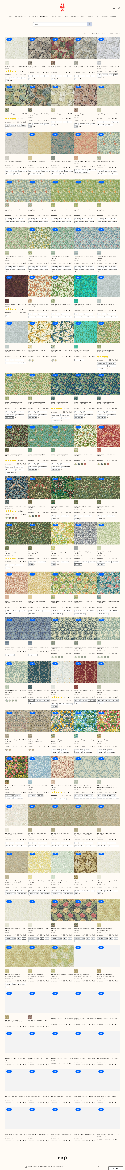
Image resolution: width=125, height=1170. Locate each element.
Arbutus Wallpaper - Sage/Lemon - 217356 (38, 257)
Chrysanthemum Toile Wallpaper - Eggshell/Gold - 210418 (37, 834)
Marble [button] (24, 78)
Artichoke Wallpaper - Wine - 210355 (15, 304)
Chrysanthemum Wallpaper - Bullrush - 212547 (85, 882)
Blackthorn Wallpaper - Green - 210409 (83, 507)
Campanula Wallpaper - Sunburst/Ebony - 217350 (16, 786)
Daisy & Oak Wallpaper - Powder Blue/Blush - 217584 (106, 1118)
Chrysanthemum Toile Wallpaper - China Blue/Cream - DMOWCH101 (107, 786)
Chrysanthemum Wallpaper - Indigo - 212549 (61, 929)
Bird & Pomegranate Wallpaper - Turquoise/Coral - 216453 (60, 455)
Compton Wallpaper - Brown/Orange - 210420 (62, 1021)
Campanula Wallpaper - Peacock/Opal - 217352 (85, 740)
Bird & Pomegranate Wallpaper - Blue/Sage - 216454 (83, 403)
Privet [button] (7, 78)
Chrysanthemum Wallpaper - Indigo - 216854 (84, 929)
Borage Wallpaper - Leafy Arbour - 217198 (107, 553)
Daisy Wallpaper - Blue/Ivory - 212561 (108, 1163)
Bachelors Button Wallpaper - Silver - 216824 (15, 351)
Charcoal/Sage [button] (101, 363)
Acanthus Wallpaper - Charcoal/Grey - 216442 (39, 67)
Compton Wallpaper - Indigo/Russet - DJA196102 (15, 1070)
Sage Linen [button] (32, 703)
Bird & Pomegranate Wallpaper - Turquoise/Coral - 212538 (37, 455)
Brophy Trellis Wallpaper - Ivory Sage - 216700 (62, 691)
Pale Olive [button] (77, 891)
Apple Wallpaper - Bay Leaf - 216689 (107, 114)
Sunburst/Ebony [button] (56, 750)
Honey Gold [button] (101, 125)
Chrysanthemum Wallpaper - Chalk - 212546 (107, 882)
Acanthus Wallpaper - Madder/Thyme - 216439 (62, 67)
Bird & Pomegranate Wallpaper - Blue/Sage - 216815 (106, 403)
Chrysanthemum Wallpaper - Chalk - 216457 (15, 929)
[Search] (89, 24)
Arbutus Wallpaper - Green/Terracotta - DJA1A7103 (85, 210)
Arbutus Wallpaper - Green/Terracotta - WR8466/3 (108, 210)
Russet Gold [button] (46, 700)
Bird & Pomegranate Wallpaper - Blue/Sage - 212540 (60, 403)
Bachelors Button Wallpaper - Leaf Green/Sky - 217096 (60, 305)
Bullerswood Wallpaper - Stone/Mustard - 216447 (35, 740)
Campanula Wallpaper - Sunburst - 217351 (107, 740)
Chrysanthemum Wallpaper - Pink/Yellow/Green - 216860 (105, 975)
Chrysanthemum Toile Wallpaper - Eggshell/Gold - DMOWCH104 (83, 834)
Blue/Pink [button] (100, 171)
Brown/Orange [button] (55, 1033)
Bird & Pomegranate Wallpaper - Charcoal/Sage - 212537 (14, 455)
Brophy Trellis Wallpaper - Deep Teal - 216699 (39, 691)
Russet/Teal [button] (110, 1079)
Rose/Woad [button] (101, 1082)
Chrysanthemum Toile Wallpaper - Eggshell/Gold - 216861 (60, 834)
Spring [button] (53, 1030)
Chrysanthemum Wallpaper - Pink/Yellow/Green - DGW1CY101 (15, 1021)
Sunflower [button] (84, 562)
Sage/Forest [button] (89, 1127)
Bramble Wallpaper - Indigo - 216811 (39, 647)
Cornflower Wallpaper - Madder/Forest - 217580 (16, 1118)
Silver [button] (30, 314)
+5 (75, 800)
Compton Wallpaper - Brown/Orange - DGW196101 (85, 1021)
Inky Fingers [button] (78, 564)
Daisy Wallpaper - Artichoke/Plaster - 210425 (38, 1164)
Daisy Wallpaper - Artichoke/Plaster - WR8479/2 (84, 1164)
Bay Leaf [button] (107, 122)
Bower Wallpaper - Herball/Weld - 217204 (83, 602)
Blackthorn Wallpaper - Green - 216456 (106, 507)
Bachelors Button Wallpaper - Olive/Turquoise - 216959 (82, 305)
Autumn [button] (54, 519)
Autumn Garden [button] (65, 752)
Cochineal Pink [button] (88, 795)
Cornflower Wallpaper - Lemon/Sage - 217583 (107, 1070)
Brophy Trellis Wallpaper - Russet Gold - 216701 (85, 691)
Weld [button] (76, 795)
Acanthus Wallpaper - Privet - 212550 (16, 114)
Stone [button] (18, 78)
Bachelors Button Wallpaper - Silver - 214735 (107, 305)
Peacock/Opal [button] (55, 752)
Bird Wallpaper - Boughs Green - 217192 (83, 455)
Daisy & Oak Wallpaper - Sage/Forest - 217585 (16, 1164)
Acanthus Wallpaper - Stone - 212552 (62, 114)
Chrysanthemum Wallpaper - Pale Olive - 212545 (62, 975)
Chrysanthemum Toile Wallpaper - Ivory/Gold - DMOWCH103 (14, 882)
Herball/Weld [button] (67, 611)
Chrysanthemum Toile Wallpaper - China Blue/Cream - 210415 (83, 786)
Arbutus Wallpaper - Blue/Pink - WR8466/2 (37, 210)
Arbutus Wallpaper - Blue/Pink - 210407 (106, 162)
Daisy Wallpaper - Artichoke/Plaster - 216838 (61, 1164)
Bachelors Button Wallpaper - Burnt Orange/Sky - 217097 (38, 305)
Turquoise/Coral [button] (111, 363)
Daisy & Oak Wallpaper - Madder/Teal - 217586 (85, 1118)
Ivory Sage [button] (38, 700)
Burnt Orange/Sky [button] (43, 317)
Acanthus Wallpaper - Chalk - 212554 (16, 66)
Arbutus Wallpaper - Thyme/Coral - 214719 (61, 257)
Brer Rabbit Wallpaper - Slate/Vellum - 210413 (108, 648)
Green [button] (53, 516)
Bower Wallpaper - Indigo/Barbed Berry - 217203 (108, 602)
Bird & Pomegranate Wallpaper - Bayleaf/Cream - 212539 (106, 351)
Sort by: (87, 33)
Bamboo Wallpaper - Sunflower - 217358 (37, 351)
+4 (11, 81)
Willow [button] (81, 795)
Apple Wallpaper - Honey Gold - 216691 (37, 162)
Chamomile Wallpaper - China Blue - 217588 (38, 786)
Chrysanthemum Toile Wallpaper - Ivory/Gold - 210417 (106, 834)
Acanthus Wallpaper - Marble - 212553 (108, 66)
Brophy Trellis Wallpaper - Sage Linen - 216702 (108, 691)
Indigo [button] (7, 655)
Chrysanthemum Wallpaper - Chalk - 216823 (38, 929)
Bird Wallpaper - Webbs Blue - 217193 (16, 506)
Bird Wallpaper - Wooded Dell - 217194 (37, 507)
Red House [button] (78, 562)
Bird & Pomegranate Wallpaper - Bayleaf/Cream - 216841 (37, 403)
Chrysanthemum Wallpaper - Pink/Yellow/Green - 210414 (82, 975)
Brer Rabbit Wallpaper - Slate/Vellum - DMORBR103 (16, 691)
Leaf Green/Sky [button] (33, 317)
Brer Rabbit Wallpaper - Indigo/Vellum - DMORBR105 (85, 648)
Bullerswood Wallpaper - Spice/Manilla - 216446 (16, 740)
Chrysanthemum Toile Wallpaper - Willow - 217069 (60, 882)
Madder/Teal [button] (78, 1130)
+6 (98, 176)
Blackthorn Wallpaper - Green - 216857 (14, 553)
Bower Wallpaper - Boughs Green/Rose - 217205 (62, 602)
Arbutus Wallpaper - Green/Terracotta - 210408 (62, 210)
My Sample (117, 1168)
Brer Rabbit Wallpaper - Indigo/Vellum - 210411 (62, 648)
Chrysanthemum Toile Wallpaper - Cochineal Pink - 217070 (14, 834)
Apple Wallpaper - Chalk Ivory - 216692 (14, 162)
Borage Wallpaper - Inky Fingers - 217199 (83, 553)
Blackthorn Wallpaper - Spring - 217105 (60, 553)
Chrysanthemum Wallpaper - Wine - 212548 (38, 1021)
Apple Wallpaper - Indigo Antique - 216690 (61, 162)
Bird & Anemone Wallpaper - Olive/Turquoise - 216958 (82, 351)
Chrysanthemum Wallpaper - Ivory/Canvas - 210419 (105, 929)
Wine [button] (7, 316)
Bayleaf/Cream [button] (112, 366)
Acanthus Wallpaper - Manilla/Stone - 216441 (84, 67)
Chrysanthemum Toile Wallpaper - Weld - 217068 (39, 882)
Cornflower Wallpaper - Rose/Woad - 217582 (38, 1118)
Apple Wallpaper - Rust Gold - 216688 (85, 161)
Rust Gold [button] (100, 122)
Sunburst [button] (64, 750)
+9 (79, 893)
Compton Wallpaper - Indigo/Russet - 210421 (107, 1021)
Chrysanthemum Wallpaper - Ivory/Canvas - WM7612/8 (36, 975)
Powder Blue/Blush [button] (80, 1127)
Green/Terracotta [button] (102, 174)
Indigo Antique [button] (115, 122)
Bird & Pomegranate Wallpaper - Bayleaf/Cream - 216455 (14, 403)
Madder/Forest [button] (102, 1079)
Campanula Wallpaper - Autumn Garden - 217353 (60, 740)
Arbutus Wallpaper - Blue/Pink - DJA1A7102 (14, 210)
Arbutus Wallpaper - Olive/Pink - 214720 (14, 257)
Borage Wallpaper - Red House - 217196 (14, 602)
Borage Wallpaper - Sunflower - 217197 (37, 602)
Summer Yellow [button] (61, 1030)
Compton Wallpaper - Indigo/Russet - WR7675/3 (38, 1070)
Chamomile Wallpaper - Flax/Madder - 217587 (62, 786)
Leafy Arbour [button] (92, 562)
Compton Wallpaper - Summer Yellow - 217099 (85, 1070)
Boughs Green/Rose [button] (57, 614)
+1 (58, 519)
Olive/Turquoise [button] (42, 314)
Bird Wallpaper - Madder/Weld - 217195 (106, 455)
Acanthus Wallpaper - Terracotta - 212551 (83, 114)
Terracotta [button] (13, 78)
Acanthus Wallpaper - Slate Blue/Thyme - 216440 (39, 114)
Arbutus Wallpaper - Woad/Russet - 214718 (84, 257)
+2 (61, 1036)
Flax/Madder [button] (32, 795)
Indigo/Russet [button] (55, 1036)
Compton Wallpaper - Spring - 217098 (62, 1069)
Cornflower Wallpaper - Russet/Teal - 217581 (61, 1118)
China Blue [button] (40, 795)
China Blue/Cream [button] (80, 798)
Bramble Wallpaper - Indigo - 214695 (15, 647)
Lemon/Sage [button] (108, 1082)
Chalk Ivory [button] (109, 125)
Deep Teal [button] (31, 700)
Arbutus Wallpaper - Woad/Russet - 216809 (107, 257)
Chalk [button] (7, 81)
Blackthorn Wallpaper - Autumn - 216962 (60, 507)
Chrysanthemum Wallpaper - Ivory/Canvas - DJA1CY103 (13, 975)
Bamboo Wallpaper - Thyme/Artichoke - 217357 (62, 351)
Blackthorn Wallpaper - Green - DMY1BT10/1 (37, 553)
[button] (114, 16)
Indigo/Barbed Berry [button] (57, 611)
